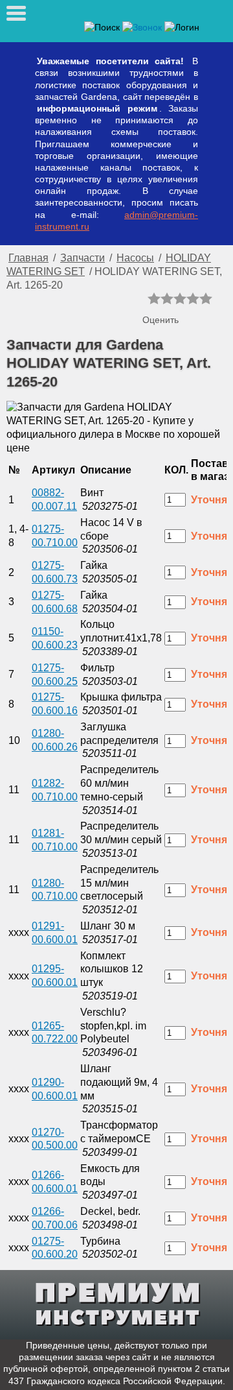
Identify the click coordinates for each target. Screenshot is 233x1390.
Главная (28, 257)
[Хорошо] (192, 298)
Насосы (135, 257)
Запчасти (82, 257)
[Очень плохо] (154, 298)
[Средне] (179, 298)
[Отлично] (205, 298)
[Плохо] (167, 298)
